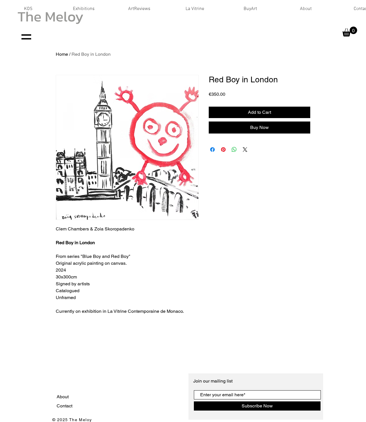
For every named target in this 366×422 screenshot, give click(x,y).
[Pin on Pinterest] (223, 149)
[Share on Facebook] (212, 149)
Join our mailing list (213, 381)
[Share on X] (245, 149)
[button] (349, 32)
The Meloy (50, 16)
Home (62, 54)
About (63, 396)
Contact (65, 406)
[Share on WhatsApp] (234, 149)
